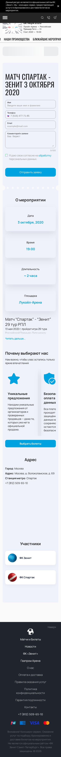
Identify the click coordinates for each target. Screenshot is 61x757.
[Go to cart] (55, 18)
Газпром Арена (30, 661)
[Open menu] (5, 18)
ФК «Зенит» (30, 653)
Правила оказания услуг (30, 682)
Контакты (30, 707)
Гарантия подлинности (30, 700)
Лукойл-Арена (30, 26)
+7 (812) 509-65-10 (16, 483)
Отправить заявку (31, 172)
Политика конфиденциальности (30, 691)
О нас (30, 668)
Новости (30, 646)
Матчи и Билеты (30, 639)
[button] (8, 115)
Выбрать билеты (30, 443)
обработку (45, 155)
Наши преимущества (17, 39)
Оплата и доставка (31, 675)
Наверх (52, 627)
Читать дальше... (15, 338)
